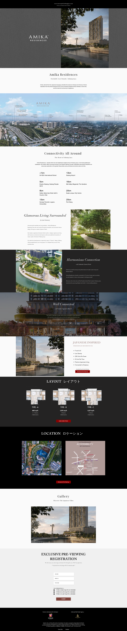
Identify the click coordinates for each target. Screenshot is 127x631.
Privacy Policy (60, 629)
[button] (63, 524)
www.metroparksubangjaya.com (63, 3)
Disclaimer (67, 629)
